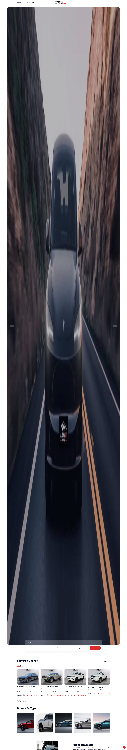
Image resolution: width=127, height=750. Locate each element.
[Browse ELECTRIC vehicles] (101, 723)
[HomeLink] (60, 2)
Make (29, 647)
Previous (12, 326)
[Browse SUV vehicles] (44, 723)
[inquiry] (28, 695)
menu (20, 2)
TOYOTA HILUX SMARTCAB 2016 (73, 686)
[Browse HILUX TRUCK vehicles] (25, 723)
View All (106, 661)
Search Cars (96, 648)
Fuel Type (56, 647)
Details (35, 695)
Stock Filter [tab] (31, 642)
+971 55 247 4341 (30, 2)
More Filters (84, 648)
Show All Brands (104, 709)
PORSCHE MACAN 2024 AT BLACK (26, 686)
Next (115, 326)
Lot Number (69, 647)
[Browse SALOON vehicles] (82, 723)
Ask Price (19, 695)
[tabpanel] (28, 677)
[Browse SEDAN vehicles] (63, 723)
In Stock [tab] (19, 665)
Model (42, 647)
